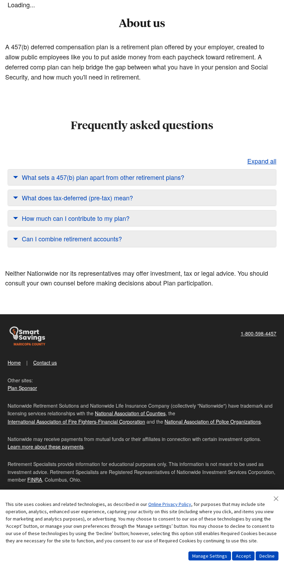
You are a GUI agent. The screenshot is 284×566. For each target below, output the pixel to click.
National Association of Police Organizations (213, 421)
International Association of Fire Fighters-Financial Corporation (76, 421)
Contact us (45, 362)
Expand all (261, 160)
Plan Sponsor (22, 387)
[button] (142, 177)
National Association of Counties (130, 413)
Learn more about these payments (45, 446)
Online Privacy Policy (169, 504)
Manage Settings (209, 556)
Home (14, 362)
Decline (267, 556)
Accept (243, 556)
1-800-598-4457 (258, 333)
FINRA (34, 479)
